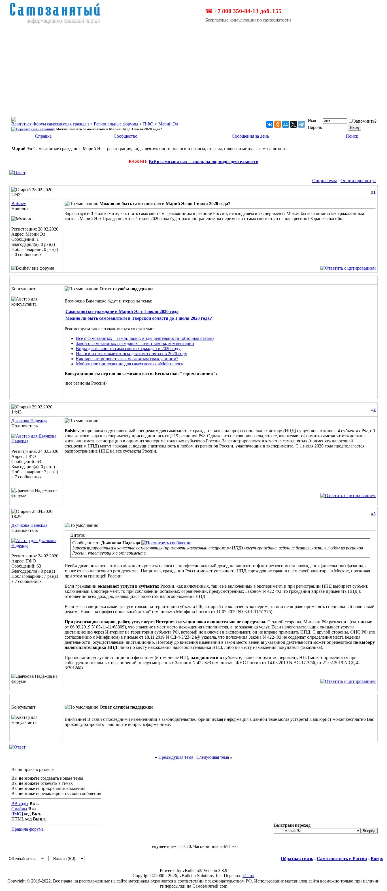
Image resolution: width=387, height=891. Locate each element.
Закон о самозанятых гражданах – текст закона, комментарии (135, 343)
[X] (293, 124)
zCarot (248, 875)
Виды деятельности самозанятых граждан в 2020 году (128, 348)
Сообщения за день (250, 136)
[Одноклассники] (277, 124)
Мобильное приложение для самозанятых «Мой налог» (129, 363)
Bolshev (18, 203)
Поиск (352, 136)
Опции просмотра (358, 180)
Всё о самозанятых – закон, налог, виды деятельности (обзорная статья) (145, 338)
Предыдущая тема (175, 757)
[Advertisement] (193, 67)
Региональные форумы (116, 124)
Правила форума (27, 829)
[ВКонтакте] (269, 124)
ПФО (148, 124)
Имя (312, 120)
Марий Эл (168, 124)
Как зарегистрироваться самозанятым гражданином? (127, 358)
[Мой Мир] (285, 124)
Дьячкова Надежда (29, 420)
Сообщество (125, 136)
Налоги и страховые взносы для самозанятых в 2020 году (131, 353)
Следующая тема (212, 757)
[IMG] (17, 813)
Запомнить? (365, 121)
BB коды (19, 803)
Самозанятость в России (342, 858)
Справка (43, 136)
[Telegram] (301, 124)
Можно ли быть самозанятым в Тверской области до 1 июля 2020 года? (138, 318)
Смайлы (19, 808)
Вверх (377, 858)
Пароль (315, 127)
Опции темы (324, 180)
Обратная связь (297, 858)
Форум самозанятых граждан (61, 124)
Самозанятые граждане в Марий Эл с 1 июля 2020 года (121, 311)
